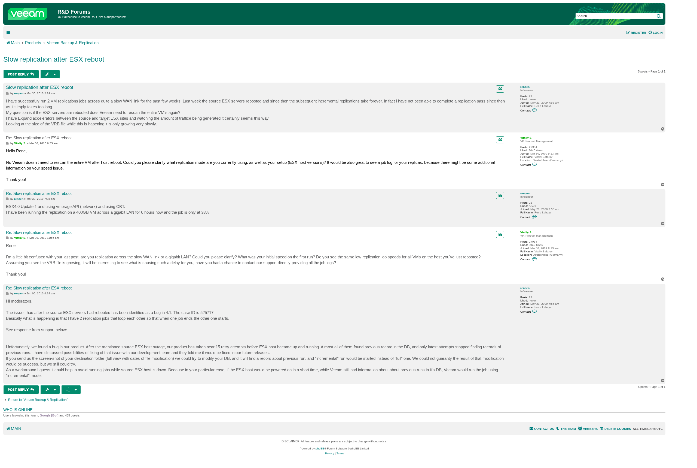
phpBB (320, 448)
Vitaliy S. (526, 137)
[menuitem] (655, 32)
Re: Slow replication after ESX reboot (39, 137)
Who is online (17, 409)
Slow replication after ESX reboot (53, 59)
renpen (525, 86)
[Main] (31, 12)
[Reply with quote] (500, 88)
